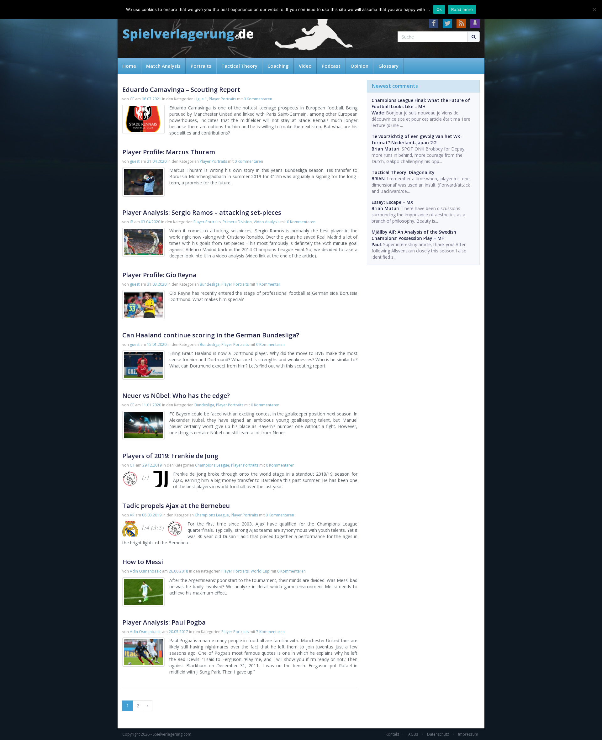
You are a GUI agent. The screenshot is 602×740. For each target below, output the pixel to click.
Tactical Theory (239, 66)
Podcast (331, 66)
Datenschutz (438, 734)
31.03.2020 (156, 284)
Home (129, 66)
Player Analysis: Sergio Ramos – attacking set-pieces (201, 212)
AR (132, 515)
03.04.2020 (150, 222)
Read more (462, 9)
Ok (439, 9)
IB (131, 222)
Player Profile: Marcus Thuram (168, 152)
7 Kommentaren (270, 631)
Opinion (359, 66)
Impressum (468, 734)
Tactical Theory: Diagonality (403, 172)
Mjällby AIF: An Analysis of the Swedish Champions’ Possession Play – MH (414, 235)
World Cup (260, 571)
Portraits (201, 66)
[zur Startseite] (188, 35)
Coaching (278, 66)
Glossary (388, 66)
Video (305, 66)
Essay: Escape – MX (392, 202)
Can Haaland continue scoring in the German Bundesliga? (210, 335)
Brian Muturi (385, 149)
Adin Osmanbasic (145, 571)
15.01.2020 (156, 344)
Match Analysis (163, 66)
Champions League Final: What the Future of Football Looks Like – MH (421, 103)
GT (132, 465)
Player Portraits (222, 99)
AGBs (413, 734)
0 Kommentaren (258, 99)
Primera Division (237, 222)
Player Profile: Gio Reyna (159, 275)
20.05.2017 (178, 631)
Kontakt (392, 734)
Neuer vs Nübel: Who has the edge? (176, 395)
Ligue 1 (200, 99)
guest (135, 161)
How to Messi (142, 562)
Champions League (212, 465)
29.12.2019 (152, 465)
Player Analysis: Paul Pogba (164, 622)
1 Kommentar (268, 284)
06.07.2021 (151, 99)
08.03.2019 (151, 515)
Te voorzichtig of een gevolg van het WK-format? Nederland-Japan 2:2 (417, 139)
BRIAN (378, 179)
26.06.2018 (178, 571)
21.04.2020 (156, 161)
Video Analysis (266, 222)
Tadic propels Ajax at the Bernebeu (176, 505)
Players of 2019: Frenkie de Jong (170, 456)
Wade (378, 113)
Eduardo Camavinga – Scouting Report (181, 89)
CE (132, 99)
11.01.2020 (151, 405)
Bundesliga (209, 284)
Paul (376, 244)
